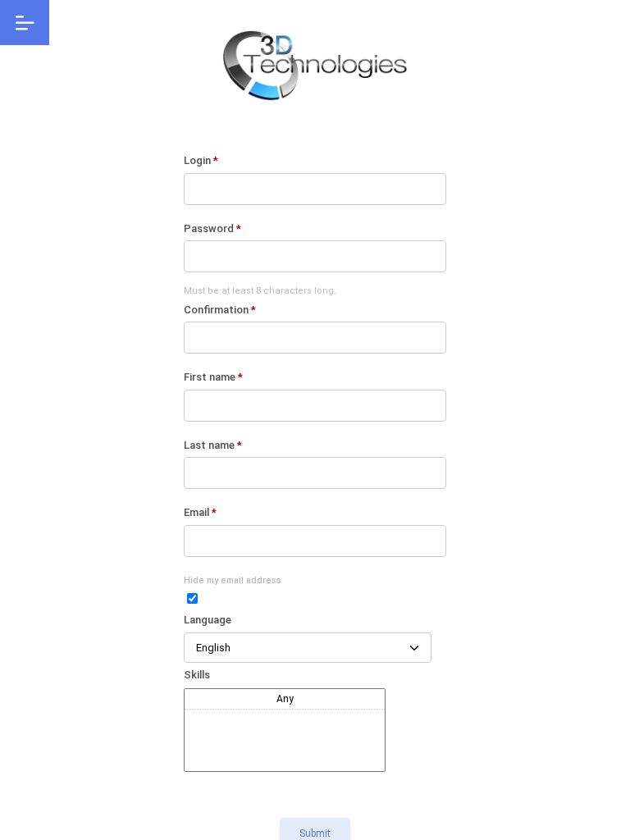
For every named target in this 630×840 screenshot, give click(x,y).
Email (200, 512)
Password (212, 228)
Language (207, 620)
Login (201, 160)
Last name (213, 445)
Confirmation (220, 310)
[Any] (285, 699)
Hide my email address (232, 580)
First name (213, 377)
